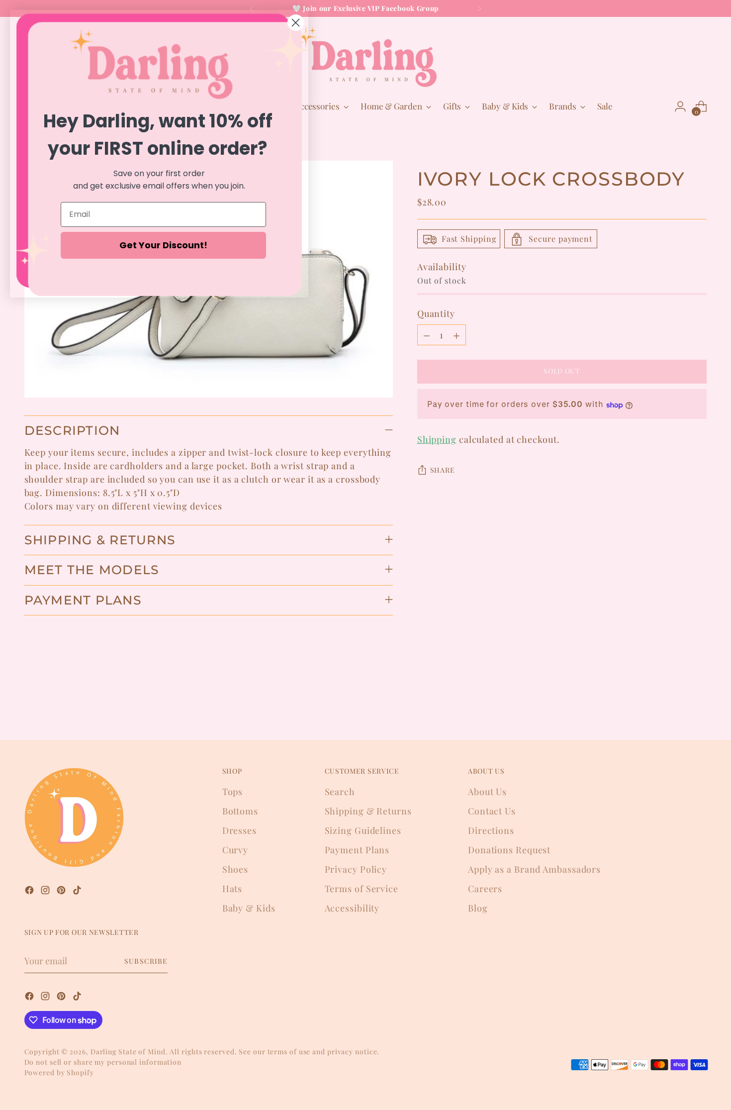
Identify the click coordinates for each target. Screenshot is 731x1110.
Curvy (235, 850)
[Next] (479, 8)
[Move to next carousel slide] (698, 705)
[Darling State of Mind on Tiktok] (78, 892)
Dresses (239, 830)
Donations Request (509, 850)
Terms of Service (361, 889)
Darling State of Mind (128, 1051)
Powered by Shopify (59, 1072)
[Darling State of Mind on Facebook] (30, 892)
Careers (485, 889)
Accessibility (352, 908)
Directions (491, 830)
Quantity (436, 314)
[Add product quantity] (456, 335)
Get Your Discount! (163, 245)
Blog (478, 908)
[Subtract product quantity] (427, 335)
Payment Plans (357, 850)
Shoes (235, 869)
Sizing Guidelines (363, 830)
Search (340, 792)
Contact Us (492, 811)
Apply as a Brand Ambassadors (534, 869)
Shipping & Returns (368, 811)
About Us (487, 792)
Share (442, 470)
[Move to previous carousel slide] (675, 706)
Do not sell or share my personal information (103, 1062)
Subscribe (145, 961)
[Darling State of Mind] (365, 56)
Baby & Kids (248, 908)
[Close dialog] (295, 22)
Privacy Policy (356, 869)
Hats (232, 889)
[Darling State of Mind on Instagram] (46, 892)
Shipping (437, 440)
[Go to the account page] (680, 106)
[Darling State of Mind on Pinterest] (62, 892)
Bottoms (240, 811)
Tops (232, 792)
